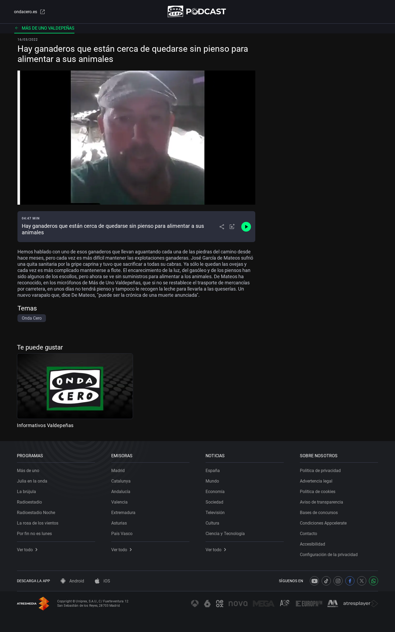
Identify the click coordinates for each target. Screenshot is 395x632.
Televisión (215, 512)
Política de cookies (317, 491)
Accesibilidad (312, 544)
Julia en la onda (32, 481)
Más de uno (28, 470)
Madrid (118, 470)
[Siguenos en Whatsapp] (373, 580)
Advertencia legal (316, 481)
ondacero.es (25, 11)
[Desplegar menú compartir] (221, 226)
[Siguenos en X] (361, 580)
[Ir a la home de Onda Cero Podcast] (197, 11)
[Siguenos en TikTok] (326, 580)
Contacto (308, 533)
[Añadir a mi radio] (232, 226)
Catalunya (121, 481)
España (213, 470)
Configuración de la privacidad (329, 554)
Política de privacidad (320, 470)
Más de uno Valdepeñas (48, 28)
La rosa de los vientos (37, 523)
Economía (215, 491)
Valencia (119, 502)
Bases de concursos (319, 512)
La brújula (26, 491)
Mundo (212, 481)
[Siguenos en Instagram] (338, 580)
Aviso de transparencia (321, 502)
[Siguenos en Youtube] (314, 580)
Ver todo (25, 549)
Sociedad (214, 502)
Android (76, 581)
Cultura (212, 523)
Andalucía (120, 491)
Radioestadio (29, 502)
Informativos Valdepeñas (45, 425)
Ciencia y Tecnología (225, 533)
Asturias (119, 523)
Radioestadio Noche (36, 512)
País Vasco (121, 533)
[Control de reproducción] (246, 227)
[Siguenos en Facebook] (349, 580)
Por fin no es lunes (34, 533)
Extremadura (123, 512)
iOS (106, 581)
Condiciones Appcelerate (323, 523)
